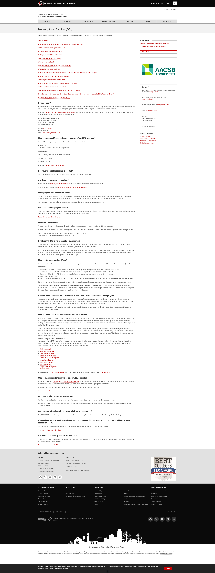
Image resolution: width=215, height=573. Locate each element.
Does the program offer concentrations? (51, 80)
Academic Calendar (43, 491)
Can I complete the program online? (49, 58)
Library (126, 493)
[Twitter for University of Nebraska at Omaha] (156, 519)
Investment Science (46, 362)
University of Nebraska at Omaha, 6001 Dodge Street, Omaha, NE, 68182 (72, 518)
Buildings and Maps (100, 496)
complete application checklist (54, 165)
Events (148, 21)
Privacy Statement (156, 501)
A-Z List (68, 491)
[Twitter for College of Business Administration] (45, 477)
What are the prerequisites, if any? (49, 69)
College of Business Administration (50, 14)
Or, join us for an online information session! (153, 46)
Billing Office (98, 493)
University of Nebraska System (75, 496)
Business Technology (47, 351)
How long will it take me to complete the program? (54, 65)
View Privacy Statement (61, 568)
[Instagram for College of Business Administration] (60, 477)
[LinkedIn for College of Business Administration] (55, 477)
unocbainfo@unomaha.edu (45, 472)
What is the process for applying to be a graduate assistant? (58, 83)
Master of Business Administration (52, 16)
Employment (70, 493)
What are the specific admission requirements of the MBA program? (60, 44)
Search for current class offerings (49, 217)
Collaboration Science (47, 353)
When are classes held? (46, 62)
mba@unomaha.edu (155, 92)
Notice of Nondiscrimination (159, 496)
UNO (39, 35)
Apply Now (145, 52)
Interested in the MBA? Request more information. (155, 43)
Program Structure (145, 136)
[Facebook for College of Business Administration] (40, 477)
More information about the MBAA (49, 445)
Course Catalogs (43, 493)
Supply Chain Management (48, 367)
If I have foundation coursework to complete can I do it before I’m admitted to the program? (68, 72)
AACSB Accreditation (72, 467)
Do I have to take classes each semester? (52, 87)
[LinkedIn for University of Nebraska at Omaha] (168, 519)
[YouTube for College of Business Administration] (50, 477)
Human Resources (129, 491)
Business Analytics (46, 349)
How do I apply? (43, 41)
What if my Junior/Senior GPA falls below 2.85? (53, 76)
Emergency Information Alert (159, 491)
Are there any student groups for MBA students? (54, 97)
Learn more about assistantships (49, 391)
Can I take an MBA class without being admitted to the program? (59, 90)
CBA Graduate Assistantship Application (66, 381)
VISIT (162, 3)
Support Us (165, 21)
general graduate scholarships (60, 183)
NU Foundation (155, 499)
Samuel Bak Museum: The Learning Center (136, 504)
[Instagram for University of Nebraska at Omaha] (174, 519)
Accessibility (98, 491)
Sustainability (44, 369)
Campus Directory (99, 499)
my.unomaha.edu (43, 501)
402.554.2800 (172, 512)
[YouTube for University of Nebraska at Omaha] (162, 519)
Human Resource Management (50, 358)
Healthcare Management (48, 355)
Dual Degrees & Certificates (148, 138)
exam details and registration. (51, 430)
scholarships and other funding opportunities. (72, 187)
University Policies (156, 504)
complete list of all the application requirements (60, 112)
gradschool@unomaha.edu (51, 133)
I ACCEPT (168, 568)
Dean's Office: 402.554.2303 (74, 460)
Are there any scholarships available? (50, 51)
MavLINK (41, 499)
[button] (47, 22)
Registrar (126, 501)
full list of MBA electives (56, 372)
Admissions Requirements (148, 141)
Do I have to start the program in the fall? (51, 48)
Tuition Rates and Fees (147, 143)
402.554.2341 (47, 128)
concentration (105, 372)
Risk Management (45, 364)
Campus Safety (98, 501)
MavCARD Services (44, 496)
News (125, 499)
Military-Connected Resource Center (134, 496)
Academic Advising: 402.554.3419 (76, 464)
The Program (87, 35)
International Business (47, 360)
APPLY (168, 3)
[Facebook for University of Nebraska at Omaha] (150, 519)
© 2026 (55, 520)
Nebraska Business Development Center (78, 470)
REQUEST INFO (155, 3)
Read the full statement (166, 553)
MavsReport (154, 493)
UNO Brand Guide (43, 504)
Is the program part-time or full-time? (50, 55)
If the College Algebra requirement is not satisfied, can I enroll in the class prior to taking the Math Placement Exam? (76, 94)
